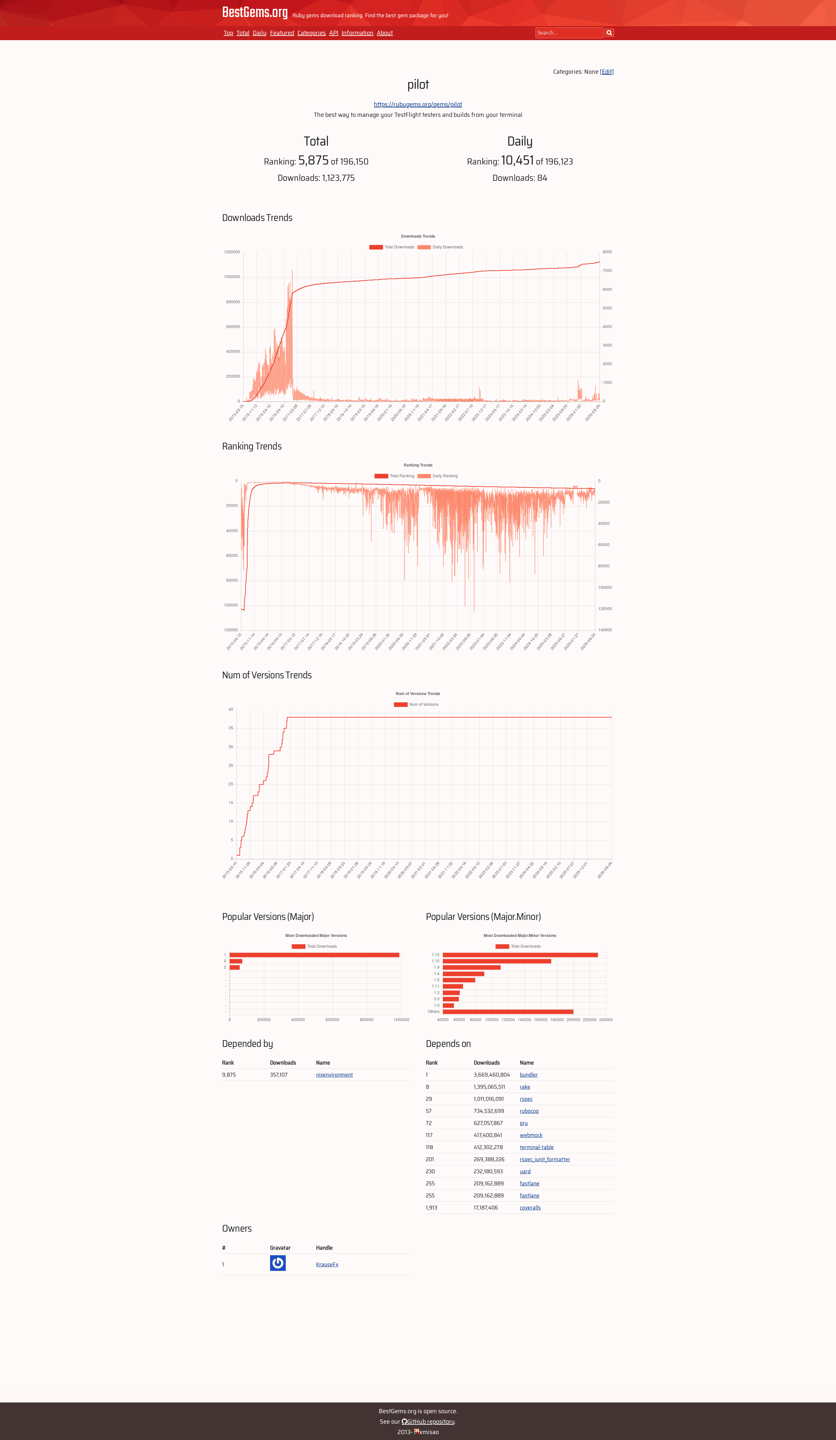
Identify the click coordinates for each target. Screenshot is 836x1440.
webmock (531, 1135)
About (385, 32)
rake (525, 1086)
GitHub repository (431, 1421)
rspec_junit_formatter (545, 1159)
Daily (260, 32)
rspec (526, 1098)
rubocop (529, 1111)
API (333, 32)
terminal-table (537, 1147)
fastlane (529, 1183)
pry (524, 1123)
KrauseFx (327, 1264)
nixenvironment (334, 1074)
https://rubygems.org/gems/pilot (418, 104)
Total (242, 32)
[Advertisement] (418, 1342)
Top (228, 32)
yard (525, 1171)
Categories (311, 32)
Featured (282, 32)
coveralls (530, 1207)
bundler (529, 1074)
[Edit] (607, 71)
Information (358, 32)
